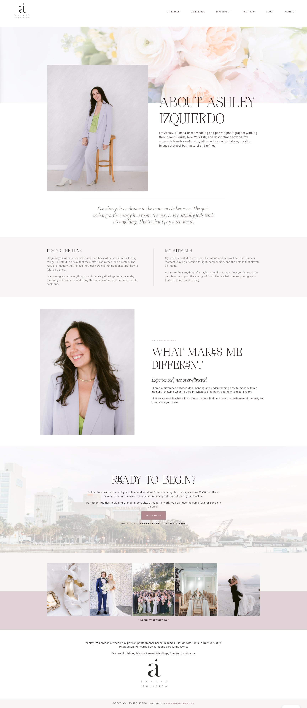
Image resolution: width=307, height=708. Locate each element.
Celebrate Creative (180, 703)
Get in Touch (153, 515)
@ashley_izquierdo (153, 620)
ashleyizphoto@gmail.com (163, 524)
